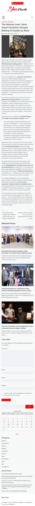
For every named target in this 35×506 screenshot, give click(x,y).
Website (4, 385)
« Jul (17, 434)
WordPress (11, 504)
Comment (5, 349)
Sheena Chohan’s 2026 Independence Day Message (14, 491)
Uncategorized (5, 467)
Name (4, 370)
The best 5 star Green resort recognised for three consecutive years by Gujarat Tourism (17, 327)
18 (8, 424)
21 (22, 424)
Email (4, 378)
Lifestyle (4, 22)
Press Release (5, 459)
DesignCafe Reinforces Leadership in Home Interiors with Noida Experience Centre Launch (16, 289)
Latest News (10, 22)
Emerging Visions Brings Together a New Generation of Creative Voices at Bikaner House (17, 252)
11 (8, 421)
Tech (3, 464)
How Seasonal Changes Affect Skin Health (12, 474)
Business (4, 441)
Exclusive (4, 446)
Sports (3, 461)
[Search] (32, 17)
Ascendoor (29, 502)
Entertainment (5, 443)
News (3, 456)
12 (13, 421)
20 (17, 424)
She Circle (5, 33)
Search (29, 407)
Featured (4, 448)
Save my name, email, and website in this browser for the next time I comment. (18, 394)
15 (26, 421)
